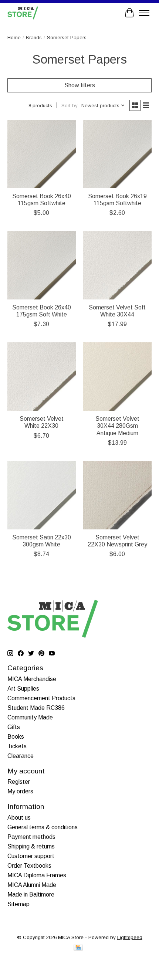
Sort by (69, 105)
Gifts (13, 727)
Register (18, 782)
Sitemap (18, 904)
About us (19, 817)
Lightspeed (129, 937)
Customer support (30, 856)
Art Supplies (23, 688)
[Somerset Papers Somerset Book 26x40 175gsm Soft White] (41, 265)
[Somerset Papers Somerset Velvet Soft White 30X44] (117, 265)
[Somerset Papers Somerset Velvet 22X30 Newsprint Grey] (117, 495)
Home (14, 37)
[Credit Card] (78, 948)
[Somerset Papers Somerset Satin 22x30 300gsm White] (41, 495)
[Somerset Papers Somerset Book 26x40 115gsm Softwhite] (41, 154)
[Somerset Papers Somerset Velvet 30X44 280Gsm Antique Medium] (117, 376)
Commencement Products (41, 698)
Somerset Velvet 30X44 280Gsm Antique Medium (117, 426)
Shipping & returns (31, 846)
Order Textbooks (29, 866)
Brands (34, 37)
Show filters (79, 85)
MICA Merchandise (31, 679)
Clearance (20, 756)
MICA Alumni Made (31, 885)
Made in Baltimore (30, 894)
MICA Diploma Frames (36, 875)
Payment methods (31, 837)
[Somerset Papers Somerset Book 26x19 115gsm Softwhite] (117, 154)
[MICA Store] (22, 12)
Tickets (17, 746)
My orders (20, 791)
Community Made (30, 717)
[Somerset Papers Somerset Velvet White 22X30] (41, 376)
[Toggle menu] (144, 13)
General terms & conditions (42, 827)
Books (15, 736)
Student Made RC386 (36, 708)
